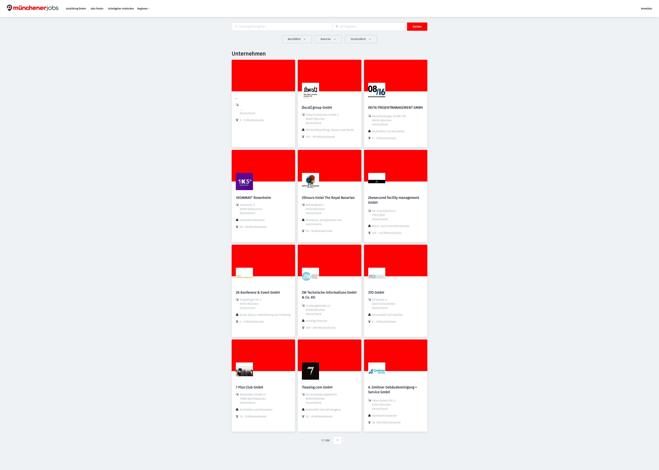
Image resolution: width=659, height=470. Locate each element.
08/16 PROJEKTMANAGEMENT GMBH (395, 107)
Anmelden (646, 8)
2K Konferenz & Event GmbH (258, 292)
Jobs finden (97, 8)
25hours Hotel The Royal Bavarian (328, 198)
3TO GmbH (376, 292)
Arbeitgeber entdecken (121, 8)
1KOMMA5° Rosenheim (253, 198)
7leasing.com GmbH (317, 387)
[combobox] (282, 26)
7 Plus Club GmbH (249, 387)
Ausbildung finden (76, 8)
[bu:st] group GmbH (317, 107)
